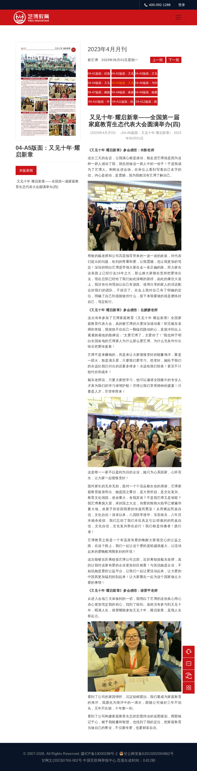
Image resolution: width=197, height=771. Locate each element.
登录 (181, 5)
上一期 (158, 60)
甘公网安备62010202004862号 (149, 754)
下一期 (174, 60)
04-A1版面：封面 (99, 73)
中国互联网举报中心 (99, 760)
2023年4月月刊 (107, 49)
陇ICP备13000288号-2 (99, 754)
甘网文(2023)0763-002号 (62, 760)
